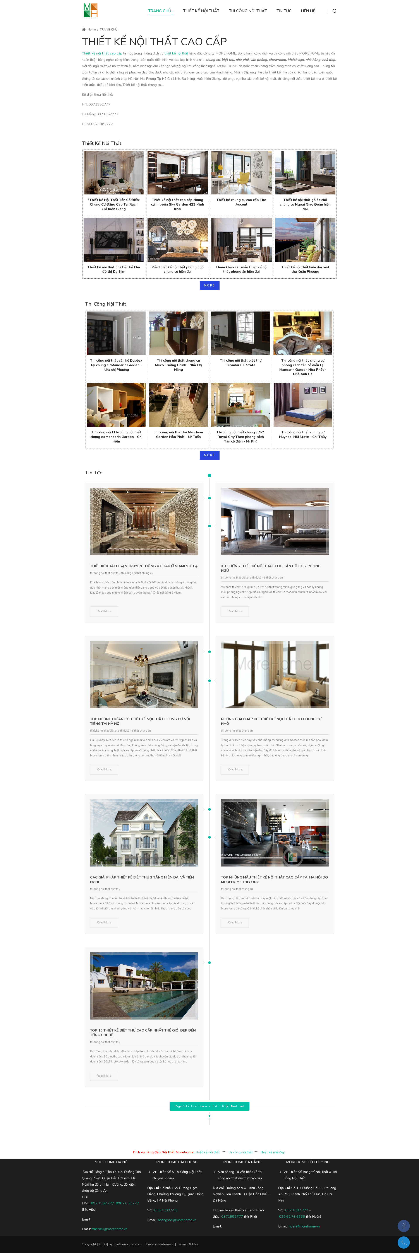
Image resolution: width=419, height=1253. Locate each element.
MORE (209, 285)
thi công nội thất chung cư (137, 573)
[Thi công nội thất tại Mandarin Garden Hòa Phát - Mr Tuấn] (178, 405)
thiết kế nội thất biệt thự (104, 731)
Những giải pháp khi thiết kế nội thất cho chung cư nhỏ (271, 721)
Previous (204, 1106)
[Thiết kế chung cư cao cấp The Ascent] (241, 172)
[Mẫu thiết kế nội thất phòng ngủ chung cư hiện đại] (178, 240)
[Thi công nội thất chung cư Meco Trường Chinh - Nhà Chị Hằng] (178, 333)
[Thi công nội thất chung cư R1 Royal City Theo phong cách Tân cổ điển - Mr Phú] (240, 405)
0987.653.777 (127, 1203)
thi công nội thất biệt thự (105, 573)
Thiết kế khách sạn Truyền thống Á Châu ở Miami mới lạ (144, 566)
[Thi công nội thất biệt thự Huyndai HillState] (240, 333)
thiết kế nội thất (176, 53)
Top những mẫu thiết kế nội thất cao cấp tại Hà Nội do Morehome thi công (274, 879)
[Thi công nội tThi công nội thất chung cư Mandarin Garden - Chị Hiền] (116, 405)
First (194, 1106)
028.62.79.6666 (292, 1216)
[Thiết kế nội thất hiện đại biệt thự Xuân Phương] (305, 240)
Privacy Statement (160, 1244)
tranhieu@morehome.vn (109, 1229)
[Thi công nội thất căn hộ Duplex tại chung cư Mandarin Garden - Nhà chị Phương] (116, 333)
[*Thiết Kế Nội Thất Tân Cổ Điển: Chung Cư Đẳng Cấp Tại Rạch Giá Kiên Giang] (114, 172)
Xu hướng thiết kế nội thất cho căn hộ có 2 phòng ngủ (271, 568)
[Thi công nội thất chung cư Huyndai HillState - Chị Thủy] (302, 405)
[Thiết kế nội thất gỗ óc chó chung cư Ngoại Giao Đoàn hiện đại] (305, 172)
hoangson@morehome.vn (177, 1220)
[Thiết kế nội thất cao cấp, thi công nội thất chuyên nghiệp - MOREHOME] (90, 11)
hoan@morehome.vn (304, 1226)
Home (91, 29)
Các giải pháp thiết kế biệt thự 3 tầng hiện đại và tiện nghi (142, 879)
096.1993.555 (165, 1210)
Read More (104, 611)
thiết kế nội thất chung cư (267, 578)
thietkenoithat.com (127, 1244)
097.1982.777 (102, 1203)
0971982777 (232, 1216)
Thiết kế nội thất (207, 1152)
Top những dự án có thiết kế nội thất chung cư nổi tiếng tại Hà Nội (140, 721)
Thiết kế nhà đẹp (272, 1152)
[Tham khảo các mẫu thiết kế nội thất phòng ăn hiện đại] (241, 240)
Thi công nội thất (240, 1152)
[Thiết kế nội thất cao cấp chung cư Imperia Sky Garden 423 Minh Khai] (178, 172)
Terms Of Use (187, 1244)
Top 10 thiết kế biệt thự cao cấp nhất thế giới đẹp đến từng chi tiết (143, 1032)
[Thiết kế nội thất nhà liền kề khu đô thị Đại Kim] (114, 240)
